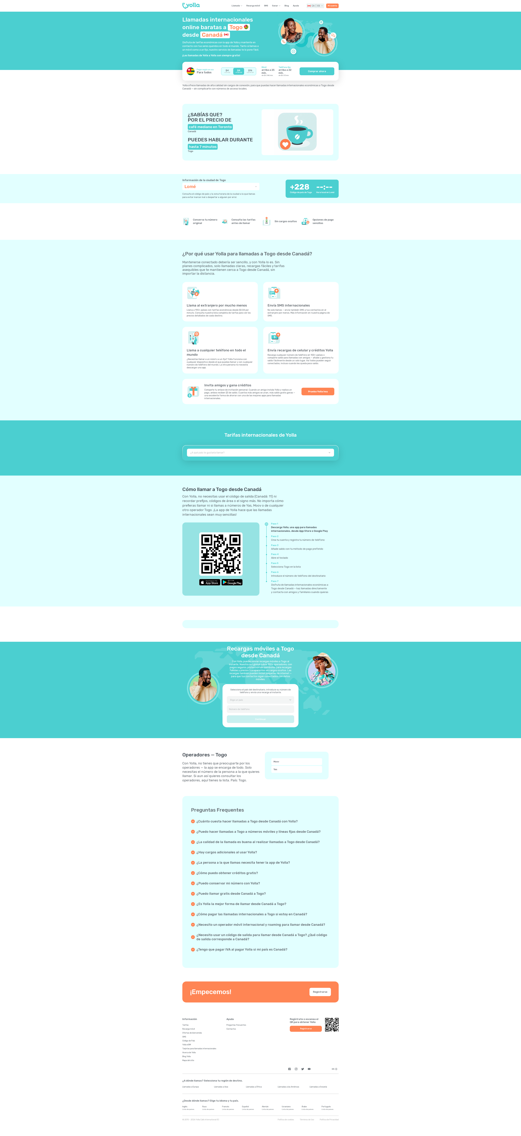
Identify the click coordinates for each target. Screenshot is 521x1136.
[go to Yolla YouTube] (309, 1069)
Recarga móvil (253, 6)
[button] (315, 6)
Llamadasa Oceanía (318, 1087)
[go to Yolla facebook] (289, 1069)
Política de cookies (286, 1120)
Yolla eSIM (186, 1045)
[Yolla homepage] (191, 6)
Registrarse (320, 991)
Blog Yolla (186, 1056)
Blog (287, 6)
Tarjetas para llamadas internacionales (199, 1048)
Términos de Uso (307, 1120)
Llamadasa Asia (221, 1087)
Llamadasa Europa (190, 1087)
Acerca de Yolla (189, 1052)
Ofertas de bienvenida (192, 1033)
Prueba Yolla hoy (318, 391)
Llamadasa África (254, 1087)
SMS (266, 6)
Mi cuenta (332, 6)
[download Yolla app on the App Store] (209, 582)
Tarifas (185, 1025)
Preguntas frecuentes (236, 1025)
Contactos (231, 1029)
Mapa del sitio (188, 1060)
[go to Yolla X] (302, 1069)
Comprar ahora (317, 71)
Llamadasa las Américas (288, 1087)
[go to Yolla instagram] (296, 1069)
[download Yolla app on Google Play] (232, 582)
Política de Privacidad (329, 1120)
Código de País (188, 1041)
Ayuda (296, 6)
